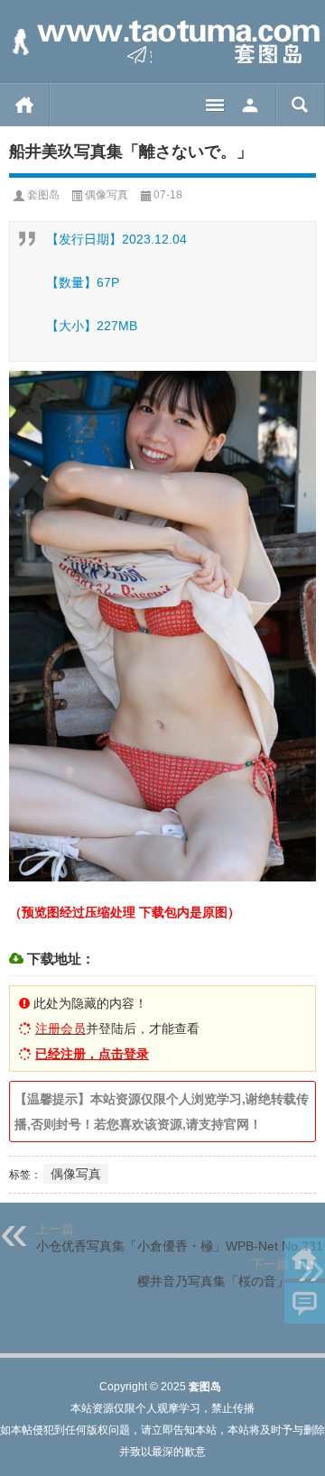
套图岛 (43, 195)
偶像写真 (106, 195)
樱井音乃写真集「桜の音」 (213, 1281)
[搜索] (300, 104)
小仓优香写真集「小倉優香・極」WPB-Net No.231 (179, 1246)
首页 (25, 104)
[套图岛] (162, 42)
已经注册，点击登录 (92, 1054)
